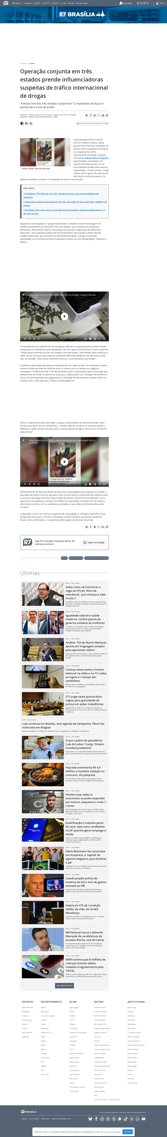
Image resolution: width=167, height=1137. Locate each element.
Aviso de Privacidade (112, 1132)
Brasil (72, 1012)
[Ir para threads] (113, 1118)
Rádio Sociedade (133, 1037)
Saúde (72, 1083)
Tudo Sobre (74, 1091)
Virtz (42, 1070)
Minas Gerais (74, 1062)
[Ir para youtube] (143, 1118)
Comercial (131, 1016)
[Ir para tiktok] (125, 1118)
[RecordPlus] (126, 3)
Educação (73, 1041)
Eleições (37, 3)
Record (71, 3)
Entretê (45, 3)
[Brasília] (83, 14)
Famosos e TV (46, 1032)
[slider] (61, 481)
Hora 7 (72, 1049)
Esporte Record (100, 1070)
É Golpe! (73, 1045)
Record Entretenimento (136, 1045)
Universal (130, 1079)
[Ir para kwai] (108, 1118)
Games (43, 1041)
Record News (81, 3)
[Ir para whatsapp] (137, 1118)
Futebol (24, 1024)
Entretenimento (51, 1001)
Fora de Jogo (26, 1020)
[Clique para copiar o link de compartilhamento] (107, 115)
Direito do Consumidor (78, 1032)
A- (31, 123)
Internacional (74, 1058)
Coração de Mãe (100, 1062)
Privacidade (45, 1119)
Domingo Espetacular (102, 1066)
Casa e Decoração (48, 1016)
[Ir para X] (141, 3)
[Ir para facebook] (138, 3)
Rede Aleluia (131, 1062)
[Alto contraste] (22, 123)
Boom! (96, 1041)
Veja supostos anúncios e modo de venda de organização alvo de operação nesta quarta (75, 440)
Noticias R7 (23, 63)
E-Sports (25, 1016)
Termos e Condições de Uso (61, 1119)
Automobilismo (27, 1007)
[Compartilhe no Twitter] (86, 115)
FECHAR (127, 1132)
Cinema (43, 1020)
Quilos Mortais (99, 1091)
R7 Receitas (45, 1058)
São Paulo (73, 1079)
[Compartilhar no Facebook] (90, 115)
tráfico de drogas (76, 558)
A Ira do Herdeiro (100, 1012)
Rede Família (132, 1066)
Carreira (130, 1012)
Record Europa (132, 1049)
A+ (26, 123)
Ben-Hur (97, 1037)
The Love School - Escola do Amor (107, 1100)
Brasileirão (26, 1012)
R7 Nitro (44, 1053)
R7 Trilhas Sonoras (134, 1032)
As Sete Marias (99, 1020)
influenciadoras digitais (96, 158)
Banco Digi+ (132, 1007)
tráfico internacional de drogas (96, 558)
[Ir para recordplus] (119, 1118)
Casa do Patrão (100, 1053)
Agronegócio (74, 1007)
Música (43, 1049)
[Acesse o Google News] (103, 115)
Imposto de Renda (76, 1053)
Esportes (55, 3)
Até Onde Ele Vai (100, 1024)
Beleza (43, 1007)
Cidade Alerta (99, 1058)
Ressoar (130, 1070)
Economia (73, 1037)
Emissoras (131, 1020)
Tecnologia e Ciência (77, 1087)
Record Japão (132, 1053)
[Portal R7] (6, 3)
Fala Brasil (98, 1074)
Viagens (44, 1066)
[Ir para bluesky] (90, 1118)
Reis (95, 1095)
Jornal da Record (100, 1083)
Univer (129, 1074)
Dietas (43, 1024)
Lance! (24, 1028)
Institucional (136, 1001)
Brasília (28, 3)
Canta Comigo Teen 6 (102, 1049)
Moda (43, 1045)
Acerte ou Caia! (99, 1007)
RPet (42, 1062)
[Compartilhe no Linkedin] (94, 115)
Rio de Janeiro (75, 1074)
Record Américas (133, 1041)
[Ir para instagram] (144, 3)
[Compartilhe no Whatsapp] (99, 115)
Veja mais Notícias (64, 986)
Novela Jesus (99, 1087)
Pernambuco (74, 1070)
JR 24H (63, 3)
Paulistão (25, 1037)
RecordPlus (131, 1028)
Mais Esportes (27, 1032)
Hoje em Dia (98, 1079)
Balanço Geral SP (100, 1032)
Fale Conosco (34, 1119)
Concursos (73, 1028)
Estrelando (45, 1028)
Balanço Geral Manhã (102, 1028)
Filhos (43, 1037)
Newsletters (131, 1024)
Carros (72, 1020)
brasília (64, 558)
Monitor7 (73, 1066)
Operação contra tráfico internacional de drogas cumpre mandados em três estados (73, 294)
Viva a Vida (45, 1074)
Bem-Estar (45, 1012)
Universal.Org (132, 1083)
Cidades (72, 1024)
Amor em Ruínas (100, 1016)
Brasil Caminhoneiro (101, 1045)
